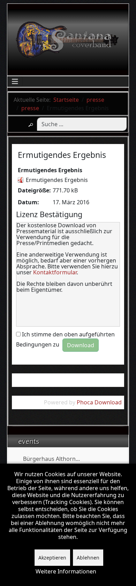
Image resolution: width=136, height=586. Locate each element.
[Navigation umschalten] (15, 81)
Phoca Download (99, 402)
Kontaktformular (55, 272)
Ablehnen (88, 557)
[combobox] (82, 124)
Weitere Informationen (66, 571)
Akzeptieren (52, 557)
